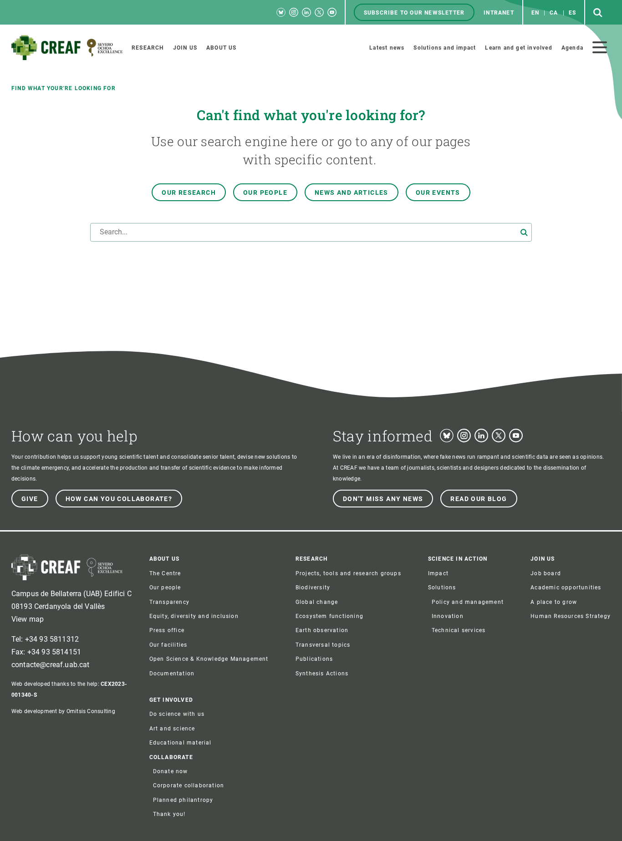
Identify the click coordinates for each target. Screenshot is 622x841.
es (572, 13)
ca (554, 13)
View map (27, 619)
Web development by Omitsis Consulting (63, 711)
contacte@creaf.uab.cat (50, 664)
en (535, 13)
